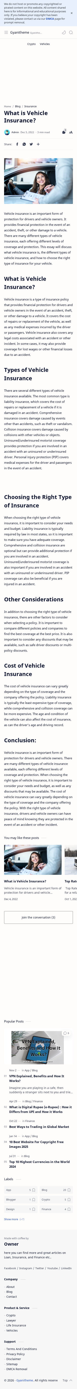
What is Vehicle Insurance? (25, 881)
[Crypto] (31, 43)
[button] (64, 32)
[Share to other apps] (38, 144)
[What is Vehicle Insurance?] (33, 860)
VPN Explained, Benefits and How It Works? (36, 1078)
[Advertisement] (38, 972)
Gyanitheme (19, 32)
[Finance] (38, 1101)
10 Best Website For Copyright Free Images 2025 (36, 1144)
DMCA (50, 19)
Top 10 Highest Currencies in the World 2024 (39, 1164)
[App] (28, 1070)
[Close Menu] (71, 13)
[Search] (71, 32)
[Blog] (35, 1070)
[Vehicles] (45, 43)
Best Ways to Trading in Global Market (39, 1127)
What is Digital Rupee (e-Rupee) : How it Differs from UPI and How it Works (40, 1109)
